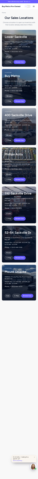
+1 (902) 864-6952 (16, 169)
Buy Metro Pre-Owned (11, 6)
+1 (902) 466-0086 (16, 91)
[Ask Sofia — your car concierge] (33, 466)
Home (4, 12)
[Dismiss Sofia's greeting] (34, 457)
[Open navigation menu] (33, 6)
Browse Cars (19, 62)
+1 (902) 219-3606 (16, 208)
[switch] (27, 6)
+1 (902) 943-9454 (16, 130)
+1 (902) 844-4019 (16, 51)
